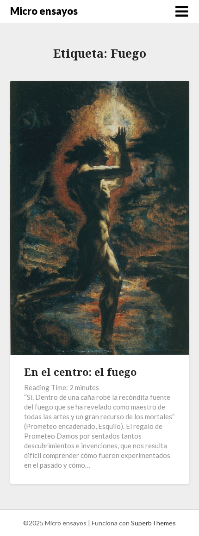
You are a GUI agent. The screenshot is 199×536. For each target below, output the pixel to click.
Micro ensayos (44, 11)
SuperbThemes (153, 523)
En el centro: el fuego (80, 372)
